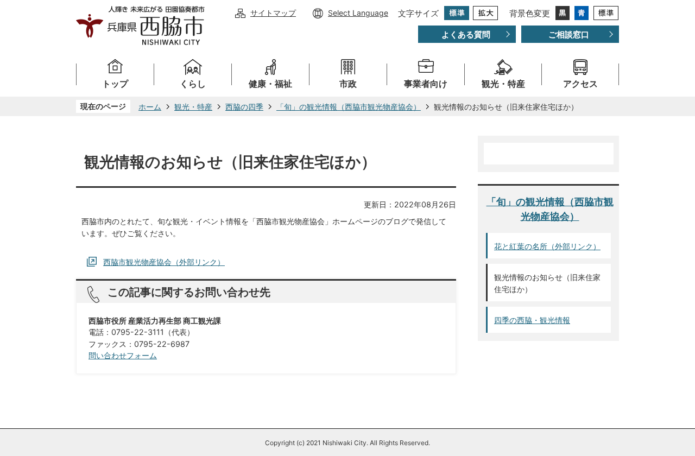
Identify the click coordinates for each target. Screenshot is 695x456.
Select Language (358, 12)
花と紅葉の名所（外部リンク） (547, 246)
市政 (348, 84)
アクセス (580, 84)
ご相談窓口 (568, 34)
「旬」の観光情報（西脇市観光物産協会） (348, 106)
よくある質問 (465, 34)
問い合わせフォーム (123, 355)
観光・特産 (503, 84)
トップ (115, 84)
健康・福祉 (270, 84)
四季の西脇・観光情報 (532, 320)
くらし (193, 84)
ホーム (149, 106)
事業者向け (425, 84)
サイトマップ (273, 12)
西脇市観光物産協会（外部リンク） (164, 262)
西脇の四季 (244, 106)
